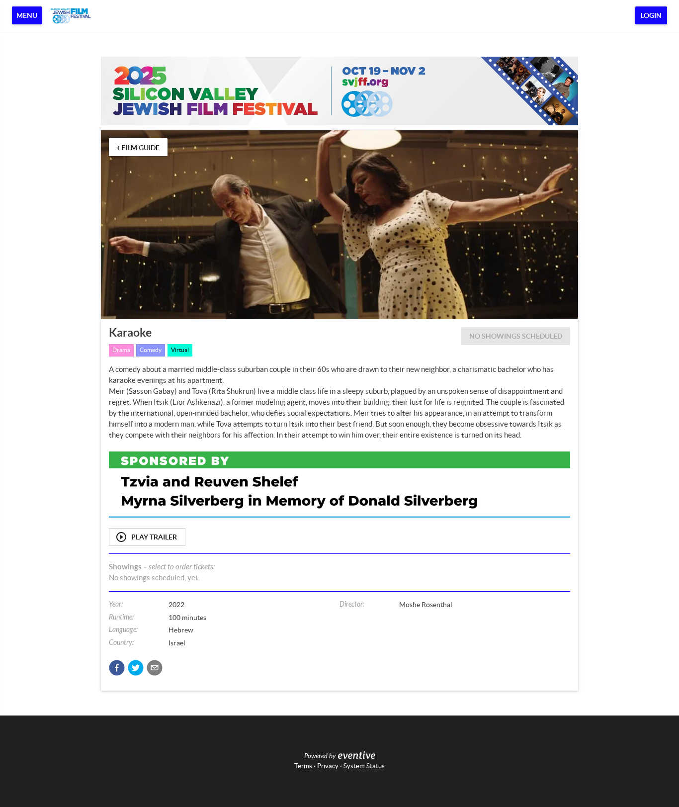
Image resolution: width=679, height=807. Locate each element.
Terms (303, 766)
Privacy (328, 766)
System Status (364, 766)
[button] (117, 668)
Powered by (320, 756)
